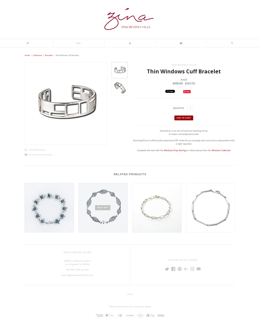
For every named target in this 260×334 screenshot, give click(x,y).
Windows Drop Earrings (175, 150)
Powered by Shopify (142, 307)
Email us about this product (38, 155)
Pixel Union (128, 307)
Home (27, 55)
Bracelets (49, 55)
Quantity (178, 107)
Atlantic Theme (115, 307)
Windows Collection (221, 150)
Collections (37, 55)
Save (188, 91)
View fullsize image (35, 150)
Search (130, 294)
